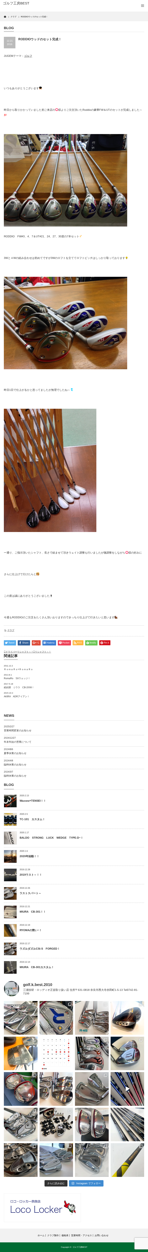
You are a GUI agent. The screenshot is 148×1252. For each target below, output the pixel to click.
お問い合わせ (101, 1235)
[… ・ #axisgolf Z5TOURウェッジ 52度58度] (127, 1018)
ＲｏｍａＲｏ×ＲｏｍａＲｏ (18, 669)
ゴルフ (28, 55)
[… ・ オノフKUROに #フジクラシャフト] (127, 1124)
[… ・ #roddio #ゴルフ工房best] (127, 1089)
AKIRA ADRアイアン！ (16, 696)
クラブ (10, 630)
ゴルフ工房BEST (79, 1247)
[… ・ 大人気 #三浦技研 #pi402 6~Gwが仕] (92, 1160)
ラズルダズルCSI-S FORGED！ (40, 948)
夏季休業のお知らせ (15, 753)
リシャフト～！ (43, 651)
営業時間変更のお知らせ (17, 730)
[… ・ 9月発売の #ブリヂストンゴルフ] (21, 1018)
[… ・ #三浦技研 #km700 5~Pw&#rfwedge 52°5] (56, 1160)
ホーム (41, 1235)
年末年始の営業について (17, 741)
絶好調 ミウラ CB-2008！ (19, 687)
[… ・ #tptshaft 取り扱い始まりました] (127, 1160)
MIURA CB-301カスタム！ (37, 967)
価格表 (64, 1235)
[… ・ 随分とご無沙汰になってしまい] (21, 1160)
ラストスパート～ (30, 893)
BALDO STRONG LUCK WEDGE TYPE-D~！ (51, 837)
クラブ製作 (53, 1235)
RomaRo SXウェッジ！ (17, 678)
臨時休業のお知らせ (15, 764)
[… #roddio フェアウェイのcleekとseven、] (21, 1089)
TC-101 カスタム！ (32, 819)
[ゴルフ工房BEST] (32, 3)
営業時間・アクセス (81, 1235)
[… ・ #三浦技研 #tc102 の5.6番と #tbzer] (56, 1089)
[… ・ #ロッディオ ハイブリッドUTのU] (92, 1124)
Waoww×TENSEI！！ (33, 800)
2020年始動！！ (29, 856)
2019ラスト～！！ (31, 874)
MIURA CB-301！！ (33, 911)
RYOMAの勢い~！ (31, 930)
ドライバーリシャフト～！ (19, 651)
